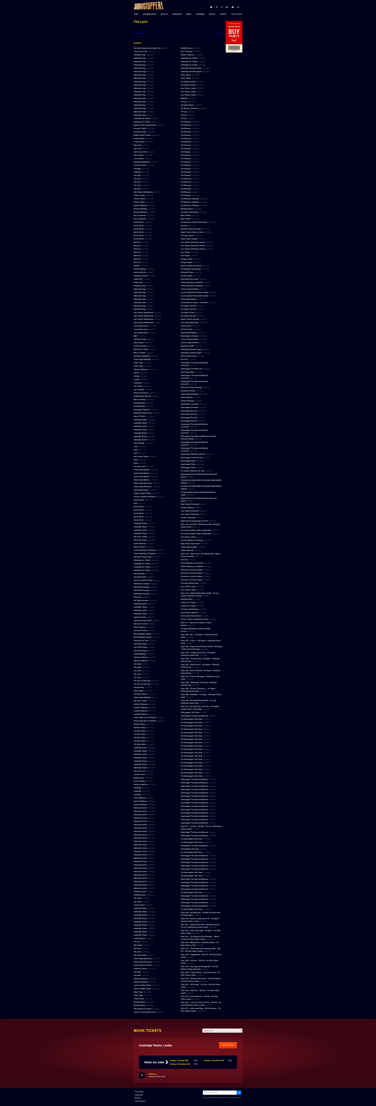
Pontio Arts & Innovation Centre (149, 1012)
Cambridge (141, 788)
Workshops (177, 14)
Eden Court (142, 145)
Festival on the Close (145, 640)
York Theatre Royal (144, 644)
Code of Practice (140, 1101)
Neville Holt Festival (145, 393)
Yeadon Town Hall (191, 550)
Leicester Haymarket (192, 518)
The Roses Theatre (144, 694)
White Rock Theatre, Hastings (195, 387)
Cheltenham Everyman (145, 584)
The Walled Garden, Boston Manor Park (151, 48)
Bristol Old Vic (143, 222)
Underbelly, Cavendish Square (195, 68)
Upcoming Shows (149, 14)
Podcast (223, 14)
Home (136, 14)
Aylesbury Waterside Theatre (195, 229)
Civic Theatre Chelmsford (194, 511)
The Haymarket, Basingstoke (195, 269)
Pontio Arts (142, 597)
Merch (188, 14)
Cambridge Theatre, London (156, 1076)
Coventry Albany (143, 781)
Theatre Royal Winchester (147, 483)
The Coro (141, 942)
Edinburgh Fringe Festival (147, 413)
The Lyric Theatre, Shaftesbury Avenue (198, 619)
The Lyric (188, 102)
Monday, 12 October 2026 (179, 1060)
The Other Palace (144, 731)
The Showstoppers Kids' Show (195, 839)
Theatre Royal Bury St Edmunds (149, 550)
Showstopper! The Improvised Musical (198, 716)
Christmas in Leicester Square (195, 570)
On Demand (200, 14)
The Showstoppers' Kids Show (195, 719)
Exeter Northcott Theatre (147, 965)
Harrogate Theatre (144, 577)
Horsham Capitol (190, 276)
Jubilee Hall (142, 279)
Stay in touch (236, 14)
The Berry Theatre (144, 165)
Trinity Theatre (190, 75)
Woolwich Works (143, 724)
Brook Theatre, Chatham (193, 239)
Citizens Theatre (143, 195)
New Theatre (142, 945)
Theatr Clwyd (142, 363)
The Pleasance (190, 122)
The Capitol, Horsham (192, 82)
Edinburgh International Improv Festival (198, 521)
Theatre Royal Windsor (146, 470)
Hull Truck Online (191, 329)
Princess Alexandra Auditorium (149, 497)
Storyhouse (142, 383)
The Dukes (141, 972)
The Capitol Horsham (145, 600)
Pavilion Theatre (143, 138)
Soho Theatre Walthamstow (147, 192)
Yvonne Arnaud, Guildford (194, 289)
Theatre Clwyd (143, 999)
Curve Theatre (143, 155)
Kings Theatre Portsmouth (194, 504)
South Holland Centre (145, 490)
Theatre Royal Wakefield (146, 359)
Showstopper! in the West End (195, 458)
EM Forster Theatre (144, 537)
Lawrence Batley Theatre (146, 985)
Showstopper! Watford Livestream (197, 454)
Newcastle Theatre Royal (146, 557)
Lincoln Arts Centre (144, 51)
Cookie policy (139, 1095)
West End (141, 242)
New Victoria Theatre (145, 456)
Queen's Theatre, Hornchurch (195, 266)
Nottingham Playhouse (146, 410)
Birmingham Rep (143, 403)
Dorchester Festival (145, 630)
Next (218, 33)
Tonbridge (141, 169)
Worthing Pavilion (191, 209)
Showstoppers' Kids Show (194, 712)
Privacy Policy (139, 1092)
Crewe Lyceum (190, 326)
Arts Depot (141, 664)
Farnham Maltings (144, 269)
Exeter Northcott (144, 272)
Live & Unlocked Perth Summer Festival (198, 292)
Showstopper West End (193, 411)
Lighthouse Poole (144, 339)
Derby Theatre (143, 691)
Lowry (140, 446)
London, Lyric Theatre (192, 602)
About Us (164, 14)
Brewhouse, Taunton (192, 391)
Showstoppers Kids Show (194, 849)
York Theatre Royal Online (194, 323)
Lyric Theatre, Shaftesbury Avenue (197, 242)
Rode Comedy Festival (192, 356)
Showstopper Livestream (194, 336)
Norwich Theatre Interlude (194, 319)
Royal (139, 503)
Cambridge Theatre (144, 420)
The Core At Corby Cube (146, 681)
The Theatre (142, 386)
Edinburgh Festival (144, 808)
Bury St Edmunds (144, 215)
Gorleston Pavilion (144, 346)
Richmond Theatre (191, 272)
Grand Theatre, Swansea (193, 612)
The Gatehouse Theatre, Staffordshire (198, 222)
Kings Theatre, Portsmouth (194, 544)
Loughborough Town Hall (146, 396)
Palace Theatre (143, 500)
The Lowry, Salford (191, 235)
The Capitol (142, 898)
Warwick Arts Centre (145, 349)
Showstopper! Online (192, 461)
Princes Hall (142, 282)
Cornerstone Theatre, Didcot (195, 616)
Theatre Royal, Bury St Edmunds (149, 717)
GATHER (140, 266)
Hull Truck (188, 225)
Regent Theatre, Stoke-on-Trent (196, 232)
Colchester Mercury (145, 784)
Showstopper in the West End (195, 369)
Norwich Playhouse (144, 205)
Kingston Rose (143, 778)
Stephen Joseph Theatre (146, 493)
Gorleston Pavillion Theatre (147, 580)
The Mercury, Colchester (193, 108)
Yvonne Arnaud (143, 142)
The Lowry (141, 175)
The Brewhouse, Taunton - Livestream (198, 302)
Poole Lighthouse (144, 798)
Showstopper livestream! (194, 407)
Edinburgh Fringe (144, 55)
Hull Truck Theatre (144, 955)
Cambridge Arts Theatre (146, 118)
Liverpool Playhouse (145, 704)
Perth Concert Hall (144, 152)
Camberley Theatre (144, 968)
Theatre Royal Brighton (193, 299)
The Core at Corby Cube (146, 684)
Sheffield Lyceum (144, 892)
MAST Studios (190, 215)
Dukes (140, 460)
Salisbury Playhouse (145, 369)
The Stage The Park (191, 313)
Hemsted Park (143, 687)
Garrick (140, 373)
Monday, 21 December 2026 (214, 1060)
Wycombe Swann (191, 599)
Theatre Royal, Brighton (193, 547)
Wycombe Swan (143, 574)
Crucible (141, 376)
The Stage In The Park (192, 306)
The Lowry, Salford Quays (194, 212)
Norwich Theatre (143, 416)
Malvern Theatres (144, 399)
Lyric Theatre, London (192, 88)
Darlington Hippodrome (146, 162)
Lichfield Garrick (143, 938)
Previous (139, 33)
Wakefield (188, 98)
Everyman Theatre (144, 128)
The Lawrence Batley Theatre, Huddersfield (200, 530)
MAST (140, 336)
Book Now (227, 1045)
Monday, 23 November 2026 (180, 1064)
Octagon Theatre (191, 259)
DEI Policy (138, 1098)
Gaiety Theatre (143, 343)
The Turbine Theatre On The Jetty (196, 471)
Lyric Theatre (189, 252)
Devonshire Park (143, 466)
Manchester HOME (191, 346)
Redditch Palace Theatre (146, 135)
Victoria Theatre (143, 905)
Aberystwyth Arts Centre (146, 1009)
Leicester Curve (143, 771)
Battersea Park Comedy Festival (149, 125)
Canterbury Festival (144, 276)
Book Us (212, 14)
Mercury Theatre (143, 353)
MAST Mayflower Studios (146, 634)
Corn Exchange (143, 389)
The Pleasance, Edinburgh (194, 199)
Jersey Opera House (145, 326)
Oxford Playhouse (144, 627)
